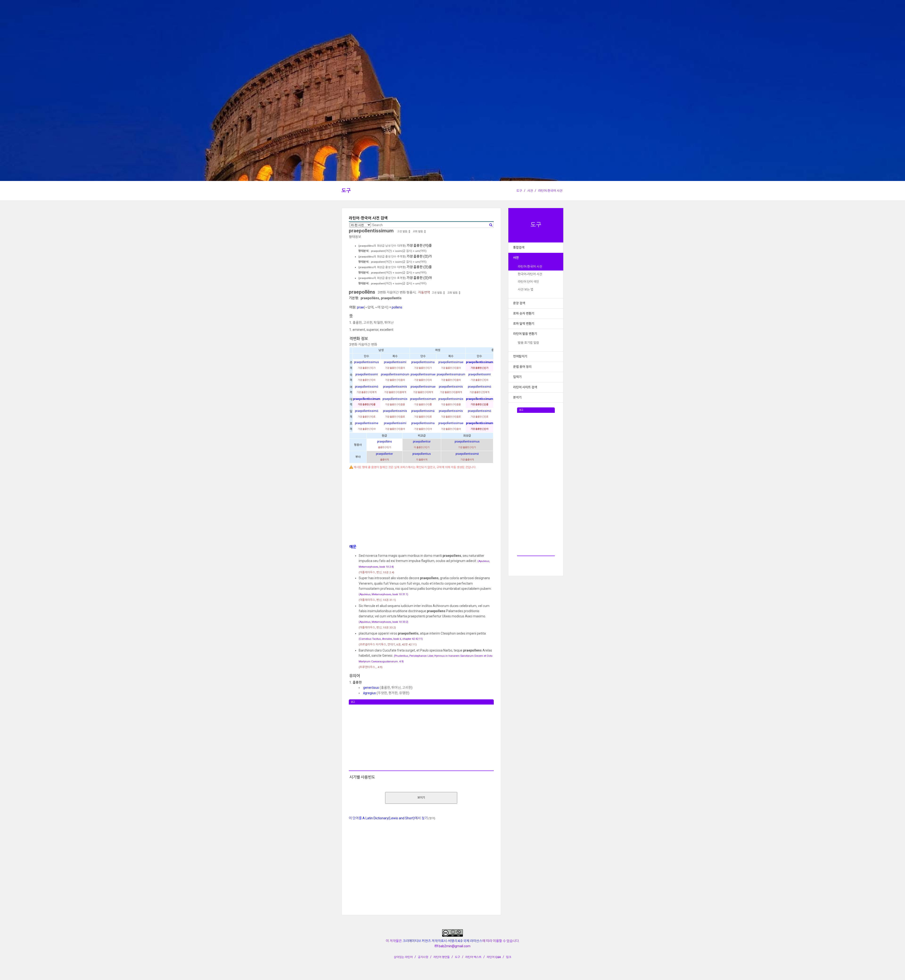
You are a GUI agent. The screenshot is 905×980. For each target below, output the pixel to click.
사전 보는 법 (525, 289)
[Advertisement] (536, 483)
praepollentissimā (423, 411)
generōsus (371, 687)
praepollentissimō (366, 386)
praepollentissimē (467, 453)
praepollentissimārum (451, 374)
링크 (508, 957)
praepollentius (421, 453)
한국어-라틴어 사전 (530, 274)
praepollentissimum (479, 362)
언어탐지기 (520, 356)
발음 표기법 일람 (528, 342)
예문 (352, 547)
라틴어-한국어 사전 (550, 191)
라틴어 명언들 (441, 957)
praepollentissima (423, 362)
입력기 (517, 377)
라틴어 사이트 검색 (525, 387)
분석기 (517, 397)
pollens (397, 307)
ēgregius (369, 693)
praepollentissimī (395, 362)
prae (360, 307)
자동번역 (424, 292)
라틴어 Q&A (494, 957)
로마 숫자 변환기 (523, 313)
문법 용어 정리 (522, 367)
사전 (530, 191)
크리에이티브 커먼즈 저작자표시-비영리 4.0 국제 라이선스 (442, 941)
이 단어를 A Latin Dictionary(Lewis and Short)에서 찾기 (388, 818)
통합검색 (518, 247)
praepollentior (422, 441)
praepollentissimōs (395, 399)
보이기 (421, 797)
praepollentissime (366, 423)
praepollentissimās (450, 399)
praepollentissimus (366, 362)
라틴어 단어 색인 (528, 281)
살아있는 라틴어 (403, 957)
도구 (346, 190)
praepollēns (384, 441)
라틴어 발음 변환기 (525, 334)
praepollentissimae (450, 362)
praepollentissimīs (395, 386)
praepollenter (384, 453)
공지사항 (423, 957)
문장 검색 (519, 303)
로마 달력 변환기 (523, 323)
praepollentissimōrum (395, 374)
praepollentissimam (423, 399)
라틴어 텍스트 (473, 957)
